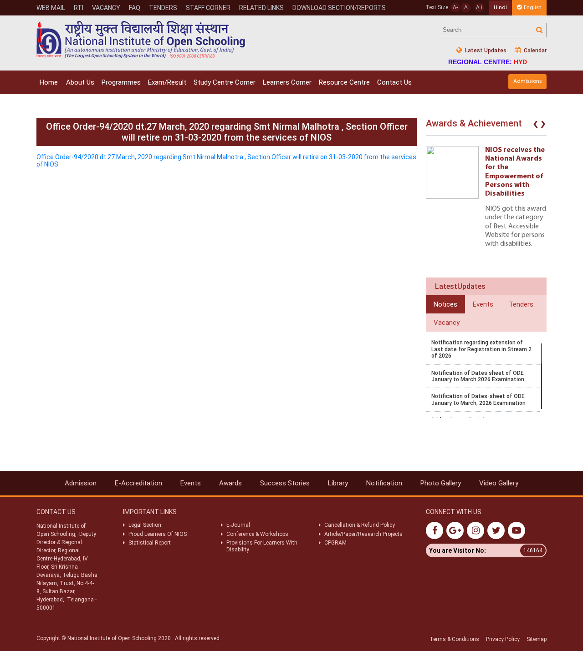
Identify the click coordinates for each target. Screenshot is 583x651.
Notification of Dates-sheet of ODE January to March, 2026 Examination (478, 399)
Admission (81, 483)
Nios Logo (141, 39)
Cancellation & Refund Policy (359, 525)
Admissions (527, 81)
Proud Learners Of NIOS (157, 534)
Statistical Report (149, 543)
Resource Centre (344, 82)
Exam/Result (167, 82)
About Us (80, 82)
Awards (230, 483)
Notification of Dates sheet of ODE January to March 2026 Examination (477, 376)
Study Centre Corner (225, 82)
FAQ (134, 7)
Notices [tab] (445, 304)
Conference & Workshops (257, 534)
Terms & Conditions (454, 639)
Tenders (163, 7)
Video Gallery (498, 483)
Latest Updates (485, 50)
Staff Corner (208, 7)
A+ (479, 7)
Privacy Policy (503, 639)
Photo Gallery (440, 483)
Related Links (261, 7)
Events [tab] (483, 304)
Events (190, 483)
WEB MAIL (50, 7)
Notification (384, 483)
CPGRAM (336, 543)
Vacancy (106, 7)
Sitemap (537, 639)
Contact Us (394, 82)
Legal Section (144, 525)
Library (338, 483)
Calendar (534, 50)
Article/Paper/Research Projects (363, 534)
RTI (78, 7)
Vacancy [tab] (447, 322)
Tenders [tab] (521, 304)
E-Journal (238, 525)
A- (455, 7)
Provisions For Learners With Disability (261, 546)
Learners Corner (287, 82)
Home (49, 82)
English (533, 7)
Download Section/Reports (339, 7)
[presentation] (535, 125)
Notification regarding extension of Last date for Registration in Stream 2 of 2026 (481, 349)
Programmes (121, 82)
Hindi (500, 7)
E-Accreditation (138, 483)
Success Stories (285, 483)
